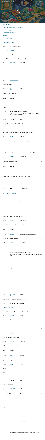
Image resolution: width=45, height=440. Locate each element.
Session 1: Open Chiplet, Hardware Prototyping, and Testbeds (13, 27)
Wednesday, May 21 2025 (7, 30)
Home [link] (38, 1)
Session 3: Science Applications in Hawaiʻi (10, 32)
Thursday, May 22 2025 (6, 35)
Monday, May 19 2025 (6, 24)
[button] (44, 1)
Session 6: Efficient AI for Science (8, 38)
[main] (22, 11)
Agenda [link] (41, 1)
